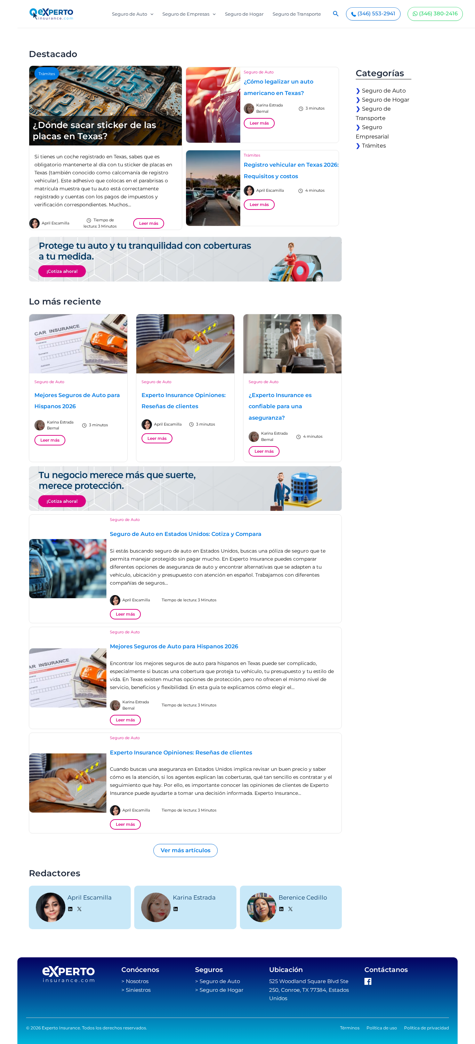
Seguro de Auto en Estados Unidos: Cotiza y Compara (185, 534)
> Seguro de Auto (217, 981)
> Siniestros (136, 990)
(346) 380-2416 (438, 13)
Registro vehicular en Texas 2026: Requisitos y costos (291, 170)
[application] (150, 14)
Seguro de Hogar (244, 14)
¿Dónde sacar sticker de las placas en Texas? (94, 131)
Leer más (148, 223)
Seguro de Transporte (297, 14)
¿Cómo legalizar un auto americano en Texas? (278, 87)
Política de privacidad (426, 1027)
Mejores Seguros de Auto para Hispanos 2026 (77, 401)
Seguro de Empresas (185, 14)
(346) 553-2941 (375, 13)
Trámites (47, 74)
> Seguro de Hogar (219, 990)
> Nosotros (134, 981)
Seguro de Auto (129, 14)
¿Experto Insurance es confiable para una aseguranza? (280, 406)
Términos (350, 1027)
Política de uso (382, 1027)
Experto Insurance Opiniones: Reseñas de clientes (184, 401)
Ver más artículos (185, 850)
